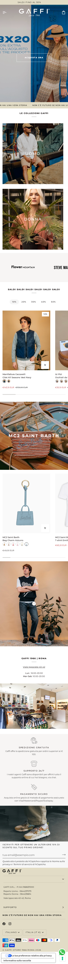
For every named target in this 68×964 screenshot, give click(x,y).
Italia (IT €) (33, 932)
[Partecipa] (62, 854)
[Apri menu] (7, 12)
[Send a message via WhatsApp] (62, 952)
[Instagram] (10, 923)
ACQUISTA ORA (34, 57)
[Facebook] (4, 923)
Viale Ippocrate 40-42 (34, 667)
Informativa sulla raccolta (17, 960)
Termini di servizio (22, 864)
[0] (34, 604)
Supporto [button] (10, 907)
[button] (34, 879)
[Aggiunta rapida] (45, 365)
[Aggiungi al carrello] (45, 528)
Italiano (11, 932)
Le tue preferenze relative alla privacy (32, 955)
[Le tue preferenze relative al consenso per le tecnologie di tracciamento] (62, 958)
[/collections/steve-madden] (42, 267)
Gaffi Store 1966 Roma (20, 950)
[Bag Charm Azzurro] (26, 503)
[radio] (4, 381)
